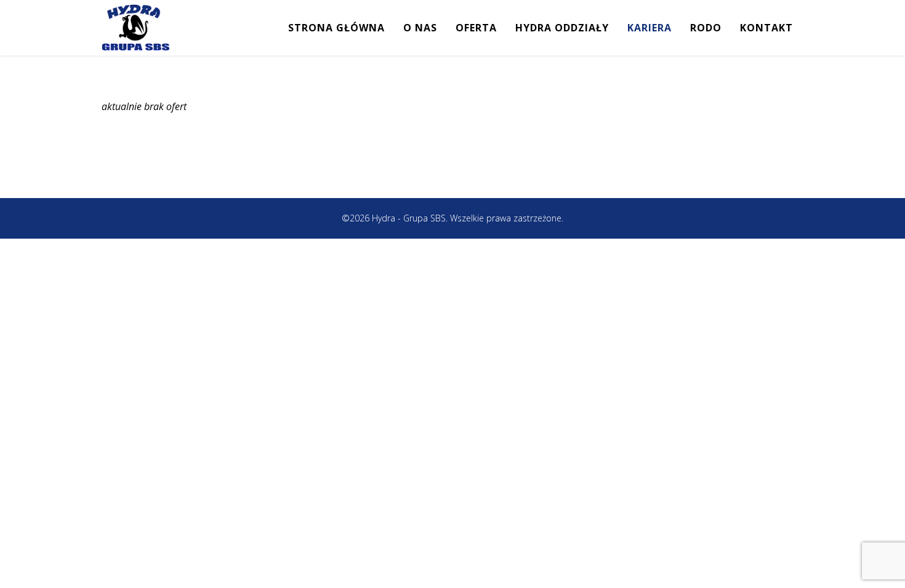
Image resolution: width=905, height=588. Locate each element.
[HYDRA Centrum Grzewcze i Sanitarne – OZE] (135, 27)
